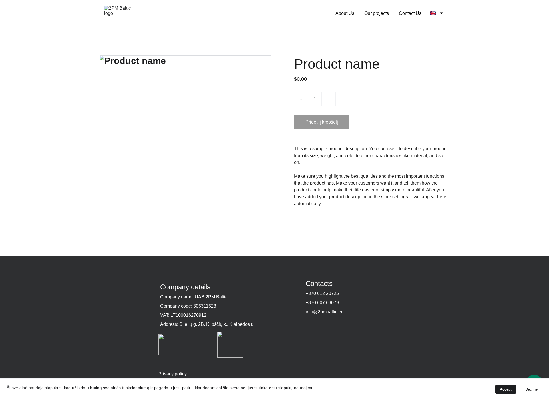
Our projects (376, 13)
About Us (344, 13)
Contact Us (410, 13)
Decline (531, 389)
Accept (506, 389)
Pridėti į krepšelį (321, 122)
